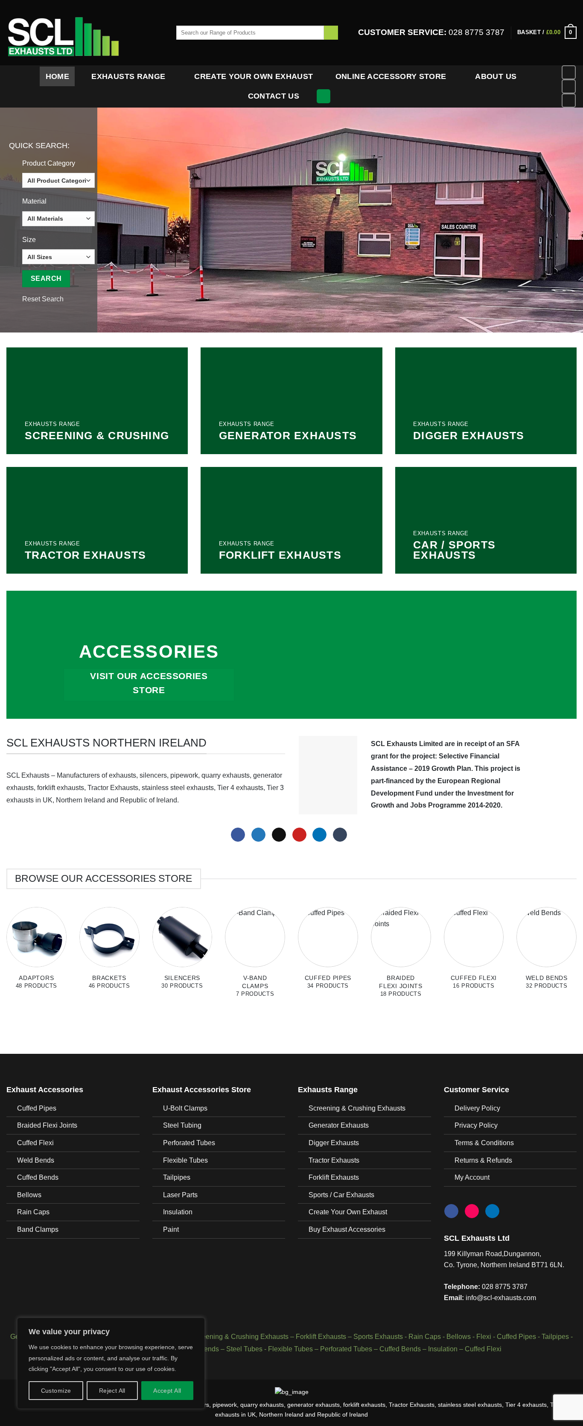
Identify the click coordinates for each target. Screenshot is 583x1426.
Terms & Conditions (484, 1142)
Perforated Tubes (189, 1142)
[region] (111, 1363)
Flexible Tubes (185, 1160)
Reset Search (43, 299)
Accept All (167, 1390)
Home (57, 76)
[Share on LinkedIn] (319, 835)
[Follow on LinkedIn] (569, 100)
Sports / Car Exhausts (341, 1195)
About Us (495, 76)
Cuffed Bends (37, 1177)
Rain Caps (33, 1212)
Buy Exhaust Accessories (347, 1229)
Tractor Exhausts (334, 1160)
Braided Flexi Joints (47, 1125)
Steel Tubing (182, 1125)
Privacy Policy (476, 1125)
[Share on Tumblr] (340, 835)
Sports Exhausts (378, 1336)
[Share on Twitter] (258, 835)
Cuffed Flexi (35, 1142)
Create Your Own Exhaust (253, 76)
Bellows (29, 1195)
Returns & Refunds (483, 1160)
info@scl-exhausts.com (501, 1297)
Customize (56, 1390)
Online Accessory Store (390, 76)
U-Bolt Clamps (185, 1108)
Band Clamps (37, 1229)
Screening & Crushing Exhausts (357, 1108)
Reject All (112, 1390)
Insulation (177, 1212)
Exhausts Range (128, 76)
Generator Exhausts (339, 1125)
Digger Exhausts (334, 1142)
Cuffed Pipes (36, 1108)
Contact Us (274, 96)
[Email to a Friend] (279, 835)
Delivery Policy (477, 1108)
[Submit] (331, 33)
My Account (472, 1177)
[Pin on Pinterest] (299, 835)
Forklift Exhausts (334, 1177)
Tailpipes (176, 1177)
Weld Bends (35, 1160)
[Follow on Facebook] (569, 72)
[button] (547, 33)
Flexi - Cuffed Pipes (506, 1336)
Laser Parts (180, 1195)
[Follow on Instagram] (569, 86)
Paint (171, 1229)
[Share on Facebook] (238, 835)
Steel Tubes (244, 1349)
